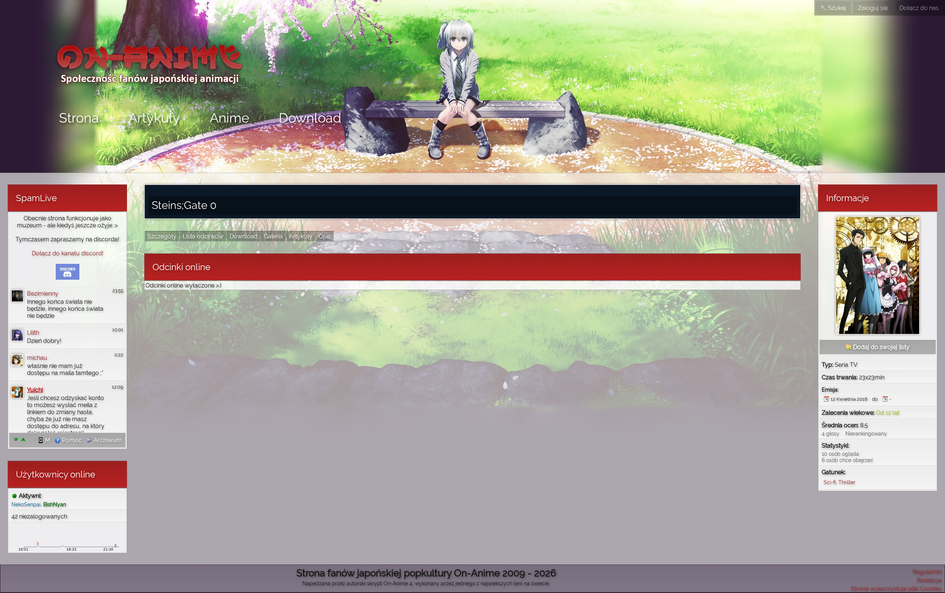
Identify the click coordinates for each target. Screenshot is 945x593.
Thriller (846, 482)
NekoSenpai (26, 504)
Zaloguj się (873, 7)
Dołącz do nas (919, 7)
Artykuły (154, 117)
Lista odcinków (203, 236)
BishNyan (54, 504)
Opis (325, 236)
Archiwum (107, 440)
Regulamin (927, 571)
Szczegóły (162, 236)
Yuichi (35, 389)
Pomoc (71, 440)
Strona (79, 117)
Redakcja (929, 580)
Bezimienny (42, 293)
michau (37, 357)
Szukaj (836, 7)
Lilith (33, 332)
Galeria (273, 236)
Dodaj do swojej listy (881, 347)
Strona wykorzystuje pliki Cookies (896, 588)
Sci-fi (830, 482)
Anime (229, 117)
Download (310, 117)
